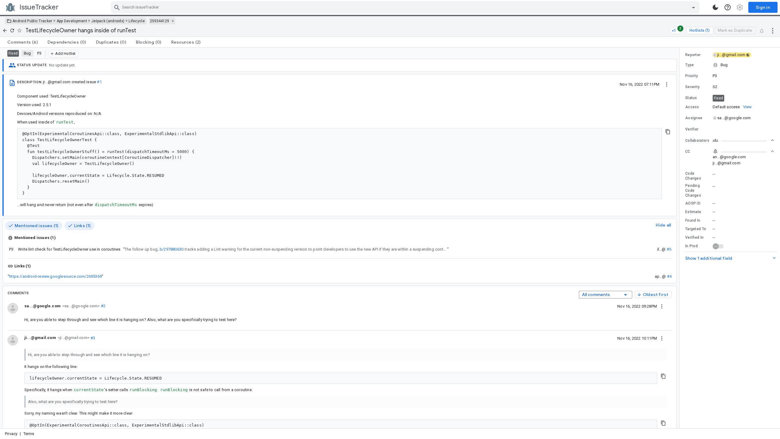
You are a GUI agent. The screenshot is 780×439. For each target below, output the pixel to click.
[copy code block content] (668, 131)
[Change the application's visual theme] (715, 7)
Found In (692, 220)
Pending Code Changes (693, 191)
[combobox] (406, 7)
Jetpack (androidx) (107, 21)
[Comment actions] (662, 306)
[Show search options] (693, 7)
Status (691, 98)
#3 (92, 337)
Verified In (694, 237)
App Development (72, 21)
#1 (99, 82)
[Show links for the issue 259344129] (172, 21)
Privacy (11, 433)
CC (687, 151)
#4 (669, 276)
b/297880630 (171, 249)
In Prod (691, 246)
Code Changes (693, 175)
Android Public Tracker (32, 21)
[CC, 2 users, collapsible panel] (743, 151)
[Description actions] (667, 84)
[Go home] (5, 30)
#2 (102, 306)
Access (692, 107)
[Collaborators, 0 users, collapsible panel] (743, 140)
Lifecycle (137, 21)
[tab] (22, 42)
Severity (692, 87)
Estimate (693, 212)
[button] (729, 65)
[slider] (680, 238)
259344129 (159, 21)
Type (689, 65)
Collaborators (697, 140)
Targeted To (695, 229)
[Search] (117, 7)
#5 (669, 249)
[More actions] (773, 30)
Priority (691, 76)
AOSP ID (692, 203)
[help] (728, 7)
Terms (28, 433)
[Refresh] (12, 30)
